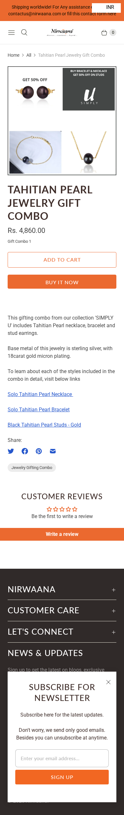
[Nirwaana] (62, 32)
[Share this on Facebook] (25, 451)
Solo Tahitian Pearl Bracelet (39, 410)
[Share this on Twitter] (13, 451)
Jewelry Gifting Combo (31, 467)
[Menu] (11, 32)
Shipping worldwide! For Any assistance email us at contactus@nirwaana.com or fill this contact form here (62, 10)
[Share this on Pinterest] (39, 451)
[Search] (24, 32)
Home (13, 55)
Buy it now (62, 282)
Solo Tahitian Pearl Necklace (40, 394)
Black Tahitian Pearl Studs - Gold (44, 425)
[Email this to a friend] (53, 451)
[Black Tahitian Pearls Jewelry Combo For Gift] (62, 120)
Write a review (62, 534)
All (28, 55)
